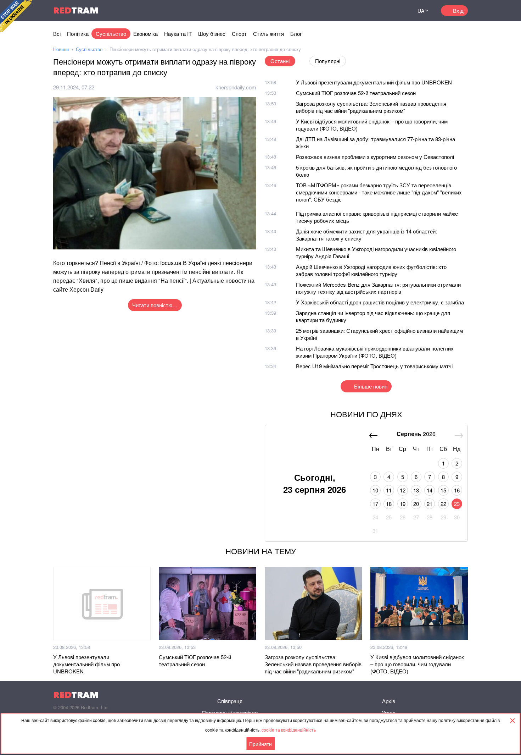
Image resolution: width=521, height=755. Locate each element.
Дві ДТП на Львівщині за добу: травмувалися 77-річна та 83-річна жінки (375, 142)
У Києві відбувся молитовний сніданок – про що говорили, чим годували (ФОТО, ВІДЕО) (372, 124)
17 (375, 503)
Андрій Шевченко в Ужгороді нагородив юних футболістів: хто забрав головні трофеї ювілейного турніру (371, 270)
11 (389, 490)
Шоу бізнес (211, 33)
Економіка (145, 33)
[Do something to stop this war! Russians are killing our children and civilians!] (16, 16)
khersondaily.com (235, 87)
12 (402, 490)
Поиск (396, 10)
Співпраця (229, 701)
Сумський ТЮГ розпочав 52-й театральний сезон (356, 93)
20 (416, 503)
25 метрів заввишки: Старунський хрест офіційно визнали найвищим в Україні (379, 334)
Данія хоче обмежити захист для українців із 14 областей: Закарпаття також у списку (366, 234)
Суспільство (111, 33)
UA (421, 10)
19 (402, 503)
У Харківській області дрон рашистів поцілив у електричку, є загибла (380, 302)
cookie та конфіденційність (289, 730)
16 (457, 490)
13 (416, 490)
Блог (296, 33)
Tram (76, 10)
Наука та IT (178, 33)
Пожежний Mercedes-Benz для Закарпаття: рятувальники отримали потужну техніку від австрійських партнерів (378, 288)
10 (375, 490)
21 (429, 503)
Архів (388, 701)
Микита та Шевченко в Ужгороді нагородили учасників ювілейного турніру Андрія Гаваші (376, 252)
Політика (78, 33)
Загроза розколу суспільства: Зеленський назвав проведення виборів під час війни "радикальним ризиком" (371, 107)
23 (457, 503)
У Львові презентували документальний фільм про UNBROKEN (374, 82)
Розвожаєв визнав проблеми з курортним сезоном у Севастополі (375, 156)
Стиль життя (268, 33)
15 (443, 490)
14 (429, 490)
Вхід (458, 10)
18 (389, 503)
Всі (57, 33)
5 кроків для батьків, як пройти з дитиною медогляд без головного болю (376, 171)
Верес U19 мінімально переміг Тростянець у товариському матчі (374, 366)
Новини (61, 49)
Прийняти (260, 743)
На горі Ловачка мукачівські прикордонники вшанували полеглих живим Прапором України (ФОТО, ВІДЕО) (375, 352)
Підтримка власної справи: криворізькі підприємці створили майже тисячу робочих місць (377, 217)
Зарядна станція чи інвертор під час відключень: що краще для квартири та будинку (373, 316)
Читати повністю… (155, 305)
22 (443, 503)
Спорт (239, 33)
